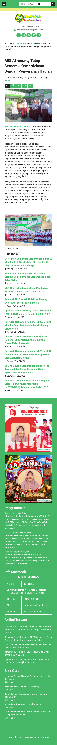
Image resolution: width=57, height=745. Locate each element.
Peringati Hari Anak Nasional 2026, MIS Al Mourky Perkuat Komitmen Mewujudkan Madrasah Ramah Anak (28, 354)
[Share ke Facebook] (13, 85)
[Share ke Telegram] (30, 85)
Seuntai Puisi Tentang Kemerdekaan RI (23, 704)
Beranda (23, 43)
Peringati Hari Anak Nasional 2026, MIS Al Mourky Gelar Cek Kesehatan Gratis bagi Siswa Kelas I (28, 325)
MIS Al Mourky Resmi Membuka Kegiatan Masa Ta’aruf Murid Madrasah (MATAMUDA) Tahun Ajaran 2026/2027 (27, 384)
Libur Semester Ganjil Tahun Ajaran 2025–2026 (27, 535)
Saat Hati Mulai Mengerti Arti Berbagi (22, 686)
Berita (32, 43)
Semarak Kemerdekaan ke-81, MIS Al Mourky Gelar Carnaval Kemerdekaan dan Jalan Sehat (28, 277)
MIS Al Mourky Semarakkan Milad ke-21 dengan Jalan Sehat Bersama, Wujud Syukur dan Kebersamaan (27, 369)
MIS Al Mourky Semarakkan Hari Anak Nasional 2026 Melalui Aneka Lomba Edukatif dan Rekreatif (26, 340)
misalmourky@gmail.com (30, 29)
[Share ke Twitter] (19, 85)
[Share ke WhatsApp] (24, 86)
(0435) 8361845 (30, 26)
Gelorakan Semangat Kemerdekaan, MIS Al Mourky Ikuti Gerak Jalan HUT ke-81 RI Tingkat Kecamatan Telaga (28, 262)
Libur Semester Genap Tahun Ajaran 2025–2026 (27, 516)
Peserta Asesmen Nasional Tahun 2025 (23, 554)
